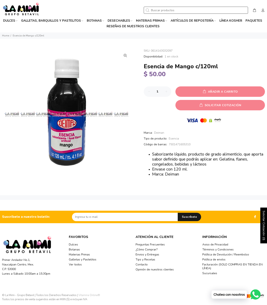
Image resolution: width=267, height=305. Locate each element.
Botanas (74, 249)
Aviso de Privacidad (215, 244)
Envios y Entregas (147, 254)
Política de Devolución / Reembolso (225, 254)
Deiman (159, 133)
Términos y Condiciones (218, 249)
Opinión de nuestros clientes (155, 269)
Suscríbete (189, 217)
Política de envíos (213, 259)
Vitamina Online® (89, 295)
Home (5, 35)
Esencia (174, 139)
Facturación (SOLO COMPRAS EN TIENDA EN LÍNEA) (232, 266)
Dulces (73, 244)
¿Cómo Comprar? (146, 249)
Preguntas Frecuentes (150, 244)
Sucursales (209, 273)
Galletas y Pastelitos (82, 259)
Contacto (142, 264)
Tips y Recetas (145, 259)
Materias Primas (79, 254)
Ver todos (75, 264)
